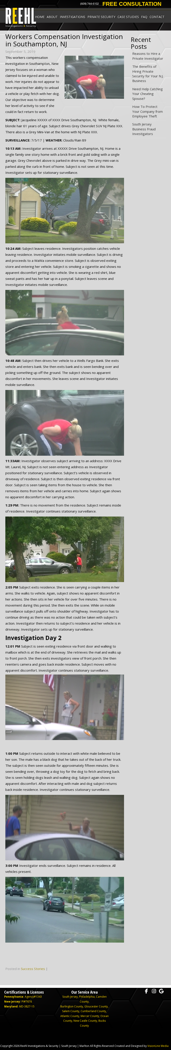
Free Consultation (131, 4)
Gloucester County (96, 1006)
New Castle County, (85, 1021)
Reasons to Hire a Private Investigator (147, 55)
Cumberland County (93, 1011)
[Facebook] (146, 991)
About (52, 17)
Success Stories (33, 968)
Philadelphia (87, 997)
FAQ (144, 17)
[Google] (161, 991)
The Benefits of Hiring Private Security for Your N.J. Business (147, 73)
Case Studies (128, 17)
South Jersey (70, 997)
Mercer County (90, 1016)
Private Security (101, 17)
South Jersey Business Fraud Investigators (144, 129)
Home (40, 17)
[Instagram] (154, 991)
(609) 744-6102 (89, 4)
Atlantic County (69, 1016)
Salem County (70, 1011)
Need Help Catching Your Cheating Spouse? (147, 94)
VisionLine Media (158, 1046)
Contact (157, 17)
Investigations (72, 17)
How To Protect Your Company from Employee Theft (147, 111)
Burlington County (71, 1006)
